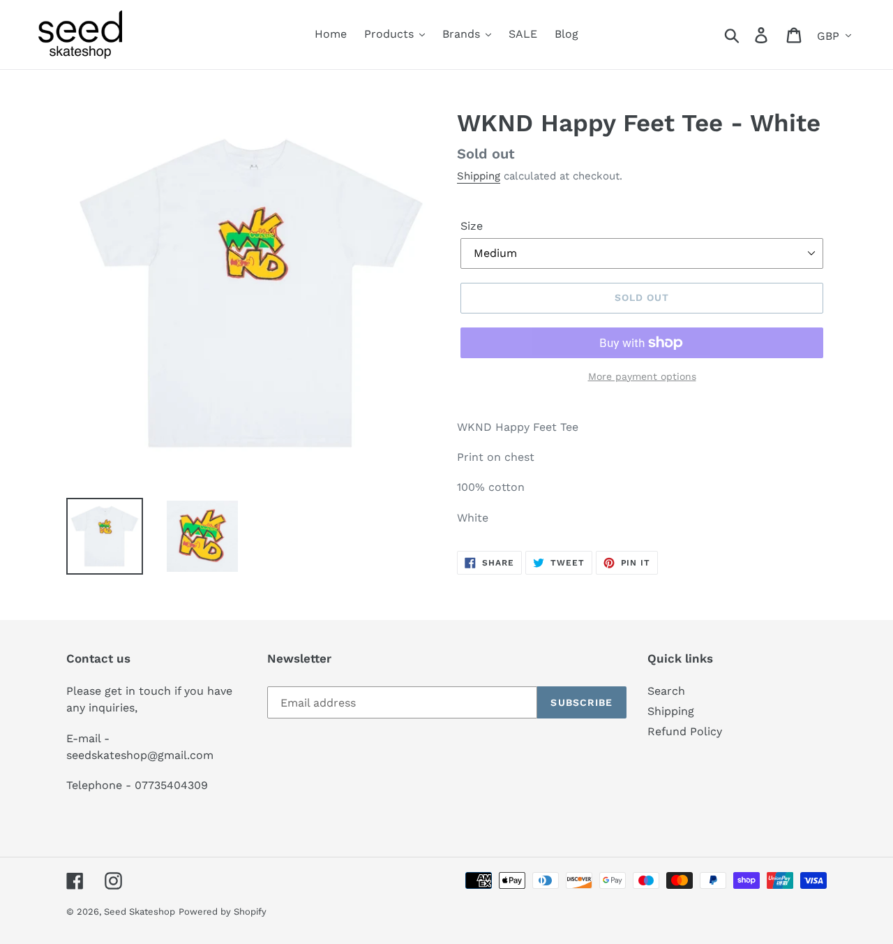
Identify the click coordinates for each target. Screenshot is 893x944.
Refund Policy (684, 731)
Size (471, 226)
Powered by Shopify (223, 911)
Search (666, 691)
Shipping (478, 176)
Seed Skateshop (139, 911)
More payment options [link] (642, 376)
